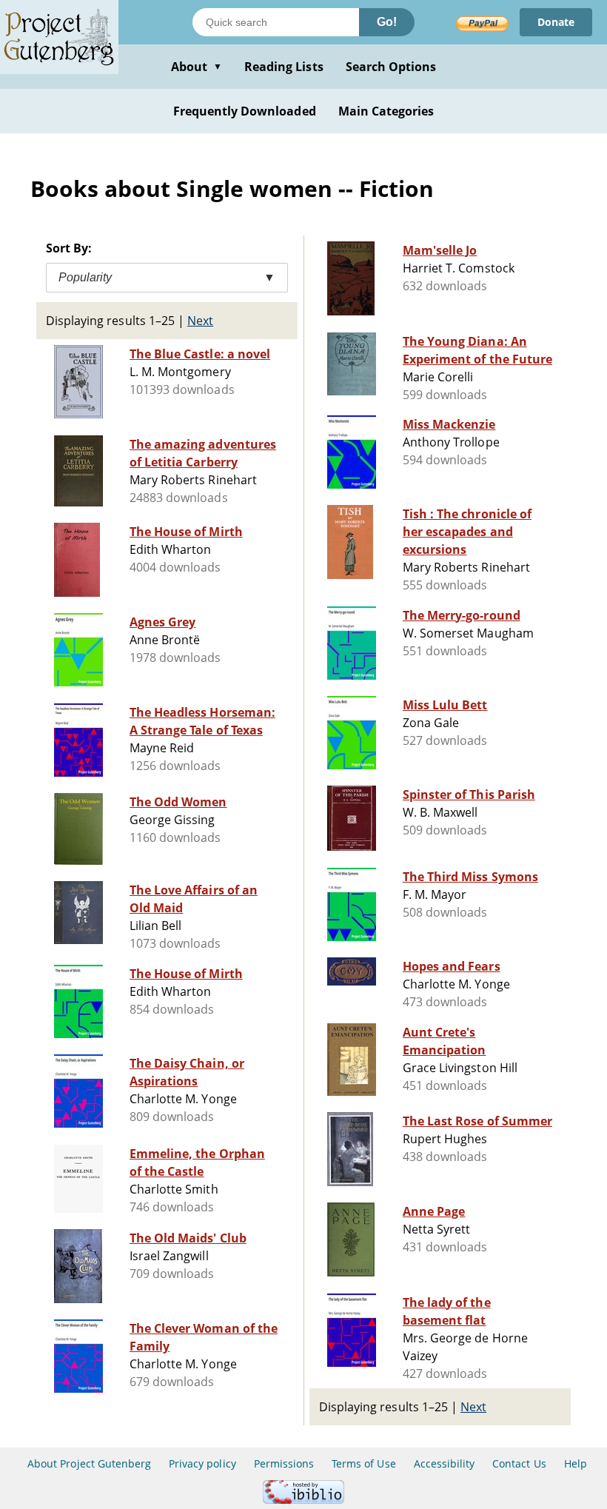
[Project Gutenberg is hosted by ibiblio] (303, 1500)
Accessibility (444, 1463)
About (196, 66)
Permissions (284, 1463)
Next (200, 320)
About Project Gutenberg (89, 1463)
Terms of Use (363, 1463)
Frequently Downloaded (244, 111)
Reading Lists (283, 66)
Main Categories (386, 111)
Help (575, 1463)
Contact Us (519, 1463)
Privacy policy (202, 1463)
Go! (387, 22)
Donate (555, 22)
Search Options (391, 66)
